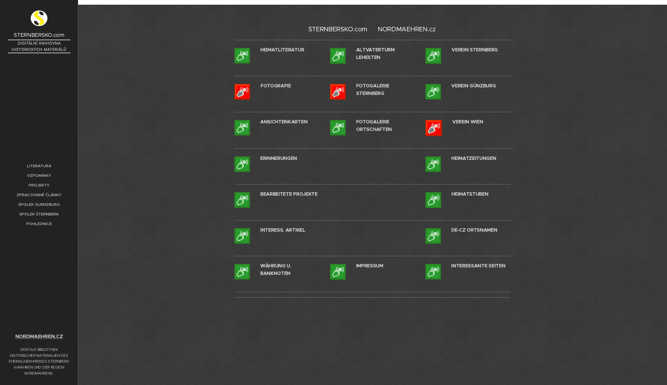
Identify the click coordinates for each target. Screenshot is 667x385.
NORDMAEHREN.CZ (39, 336)
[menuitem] (39, 166)
